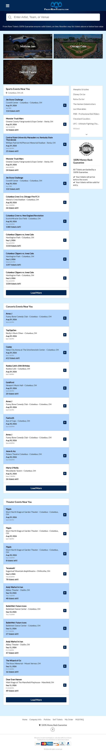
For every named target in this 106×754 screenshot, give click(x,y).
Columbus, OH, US (15, 93)
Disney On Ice (79, 94)
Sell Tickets (58, 719)
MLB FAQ (79, 719)
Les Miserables (79, 109)
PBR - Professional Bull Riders (86, 114)
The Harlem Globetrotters (84, 104)
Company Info (35, 719)
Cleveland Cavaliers (81, 119)
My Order (69, 719)
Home (24, 719)
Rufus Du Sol (78, 99)
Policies (47, 719)
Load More (36, 292)
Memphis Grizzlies (81, 89)
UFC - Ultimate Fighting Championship (88, 124)
